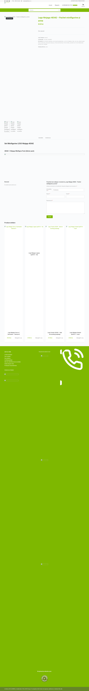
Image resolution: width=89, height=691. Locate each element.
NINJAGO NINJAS (50, 42)
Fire (73, 41)
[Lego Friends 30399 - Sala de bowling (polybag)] (55, 278)
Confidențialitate (8, 360)
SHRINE (45, 44)
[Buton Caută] (59, 10)
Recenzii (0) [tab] (47, 137)
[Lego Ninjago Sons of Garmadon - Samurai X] (13, 278)
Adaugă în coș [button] (18, 338)
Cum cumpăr (7, 356)
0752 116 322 (17, 1)
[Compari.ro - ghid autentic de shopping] (44, 678)
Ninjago (43, 42)
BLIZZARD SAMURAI (48, 41)
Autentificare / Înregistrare (78, 0)
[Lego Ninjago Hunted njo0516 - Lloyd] (75, 278)
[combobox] (43, 10)
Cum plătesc (7, 358)
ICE (75, 41)
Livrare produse (8, 354)
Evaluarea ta (49, 190)
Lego (46, 46)
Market (50, 39)
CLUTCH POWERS (68, 41)
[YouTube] (9, 1)
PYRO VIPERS (66, 42)
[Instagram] (7, 1)
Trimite (49, 216)
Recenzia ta (50, 200)
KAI (77, 41)
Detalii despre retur (9, 363)
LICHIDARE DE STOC (69, 5)
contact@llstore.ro (27, 1)
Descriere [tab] (41, 137)
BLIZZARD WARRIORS (58, 41)
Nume (48, 193)
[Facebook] (4, 1)
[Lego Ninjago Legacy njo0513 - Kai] (34, 238)
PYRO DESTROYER (59, 42)
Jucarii (46, 39)
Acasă (50, 5)
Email (67, 193)
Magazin (57, 5)
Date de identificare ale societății (12, 362)
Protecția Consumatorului (10, 365)
